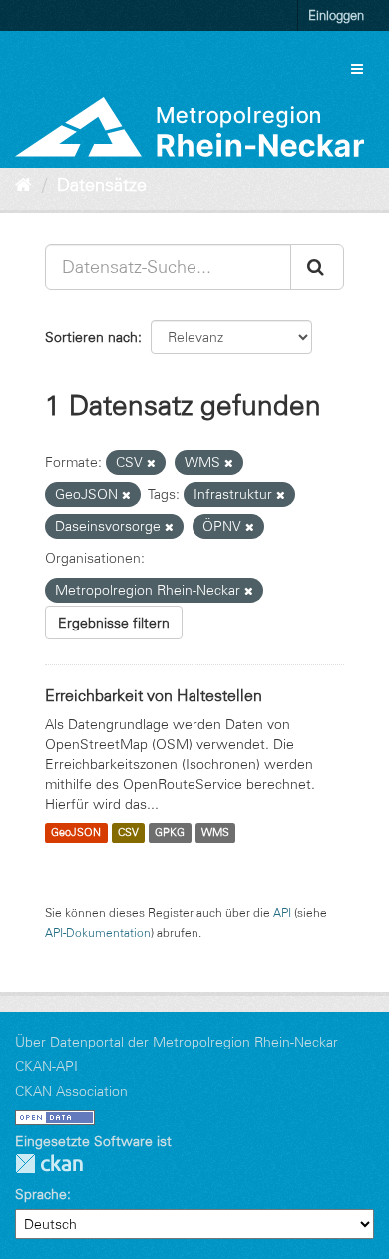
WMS (215, 833)
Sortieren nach (91, 337)
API (282, 912)
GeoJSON (76, 833)
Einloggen (336, 15)
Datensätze (102, 185)
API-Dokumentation (98, 932)
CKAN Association (71, 1091)
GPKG (170, 833)
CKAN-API (46, 1066)
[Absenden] (317, 267)
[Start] (23, 185)
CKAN (49, 1163)
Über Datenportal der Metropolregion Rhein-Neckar (176, 1041)
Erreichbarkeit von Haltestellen (153, 695)
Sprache (41, 1194)
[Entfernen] (151, 463)
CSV (128, 833)
